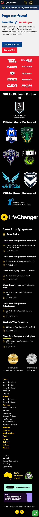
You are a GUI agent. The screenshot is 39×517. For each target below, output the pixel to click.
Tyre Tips (6, 393)
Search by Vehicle (9, 382)
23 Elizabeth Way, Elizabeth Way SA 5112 (20, 327)
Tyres (5, 379)
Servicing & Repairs (10, 416)
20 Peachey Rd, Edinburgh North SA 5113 (20, 261)
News (5, 439)
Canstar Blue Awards (10, 461)
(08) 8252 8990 (12, 265)
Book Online (8, 433)
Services (6, 405)
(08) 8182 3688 (12, 251)
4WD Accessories (9, 408)
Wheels (6, 396)
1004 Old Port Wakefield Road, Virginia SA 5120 (19, 342)
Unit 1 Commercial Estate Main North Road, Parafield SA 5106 (20, 246)
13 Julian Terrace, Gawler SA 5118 (18, 276)
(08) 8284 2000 (12, 298)
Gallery (6, 442)
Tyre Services (7, 419)
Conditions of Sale (28, 506)
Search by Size (8, 385)
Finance (5, 455)
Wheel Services (8, 422)
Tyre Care (6, 391)
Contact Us (9, 50)
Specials (6, 427)
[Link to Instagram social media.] (22, 512)
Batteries (6, 410)
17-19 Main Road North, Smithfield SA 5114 (19, 293)
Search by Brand (9, 388)
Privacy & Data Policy (15, 506)
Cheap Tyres (7, 467)
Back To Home (12, 44)
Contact (6, 430)
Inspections (7, 413)
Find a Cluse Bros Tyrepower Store (21, 7)
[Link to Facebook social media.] (17, 512)
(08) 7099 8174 (12, 316)
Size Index (6, 458)
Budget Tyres (7, 464)
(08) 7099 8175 (12, 331)
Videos (6, 445)
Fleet (5, 436)
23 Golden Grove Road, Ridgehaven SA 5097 (19, 312)
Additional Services (10, 424)
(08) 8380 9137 (12, 347)
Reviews (6, 448)
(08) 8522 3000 (12, 279)
